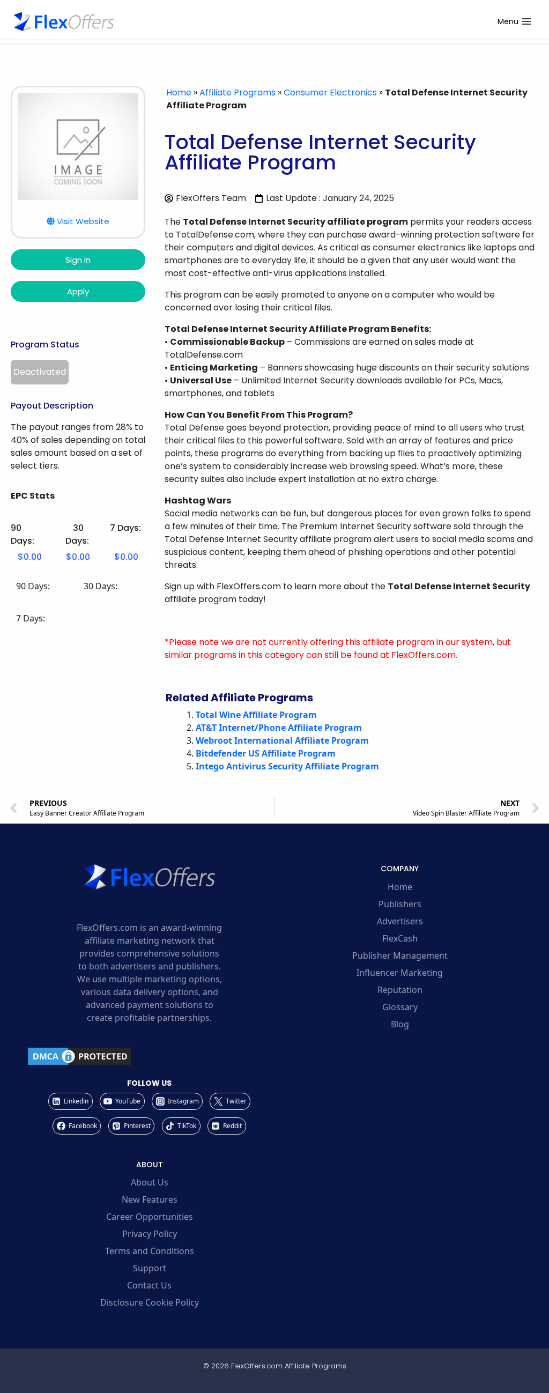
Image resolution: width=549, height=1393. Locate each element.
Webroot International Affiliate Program (282, 740)
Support (149, 1268)
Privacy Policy (149, 1234)
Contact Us (149, 1285)
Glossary (400, 1007)
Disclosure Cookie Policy (149, 1302)
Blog (400, 1024)
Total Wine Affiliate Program (256, 715)
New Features (149, 1199)
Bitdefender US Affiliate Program (266, 753)
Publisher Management (400, 955)
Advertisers (400, 921)
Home (178, 92)
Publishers (400, 904)
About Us (149, 1182)
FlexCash (400, 938)
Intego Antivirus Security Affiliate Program (287, 766)
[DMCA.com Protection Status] (149, 1056)
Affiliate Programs (237, 92)
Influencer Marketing (400, 973)
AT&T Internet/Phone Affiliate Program (279, 727)
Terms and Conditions (149, 1251)
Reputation (399, 990)
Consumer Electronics (330, 92)
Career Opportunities (149, 1216)
